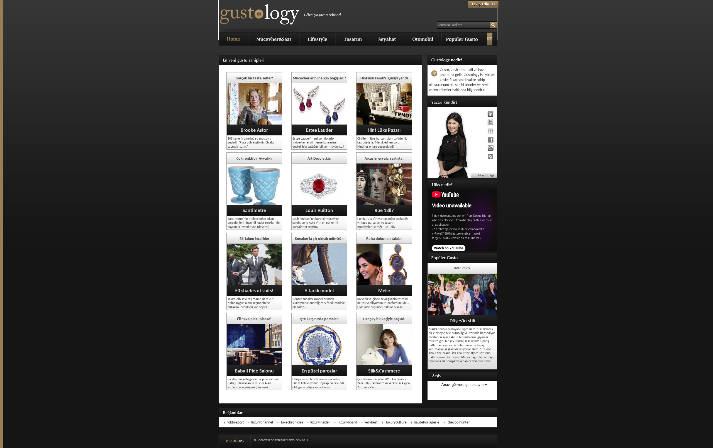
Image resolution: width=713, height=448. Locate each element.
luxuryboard (347, 422)
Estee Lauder (319, 130)
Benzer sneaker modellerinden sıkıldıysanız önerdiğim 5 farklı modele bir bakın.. (318, 303)
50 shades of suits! (254, 291)
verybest (371, 422)
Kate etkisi (462, 268)
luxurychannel (262, 422)
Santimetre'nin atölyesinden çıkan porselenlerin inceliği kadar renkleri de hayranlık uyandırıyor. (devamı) (254, 223)
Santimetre (254, 210)
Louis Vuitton (319, 210)
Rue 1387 (384, 210)
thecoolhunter (459, 422)
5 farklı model (319, 291)
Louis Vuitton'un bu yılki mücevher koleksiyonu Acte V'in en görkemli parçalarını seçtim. (315, 223)
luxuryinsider (320, 422)
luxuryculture (396, 422)
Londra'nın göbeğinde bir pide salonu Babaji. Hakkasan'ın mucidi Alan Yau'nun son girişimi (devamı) (253, 383)
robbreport (235, 422)
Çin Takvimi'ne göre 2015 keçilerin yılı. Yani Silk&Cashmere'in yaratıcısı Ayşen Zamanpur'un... (383, 383)
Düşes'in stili (462, 321)
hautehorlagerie (426, 422)
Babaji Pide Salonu (254, 371)
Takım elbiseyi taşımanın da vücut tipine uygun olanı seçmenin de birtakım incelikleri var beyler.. (251, 303)
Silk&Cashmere (384, 371)
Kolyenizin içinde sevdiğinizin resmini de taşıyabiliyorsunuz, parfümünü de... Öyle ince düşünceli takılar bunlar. (383, 303)
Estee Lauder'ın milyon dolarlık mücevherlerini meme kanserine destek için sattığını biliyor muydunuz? (318, 142)
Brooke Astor (254, 130)
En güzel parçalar (319, 371)
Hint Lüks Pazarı (384, 130)
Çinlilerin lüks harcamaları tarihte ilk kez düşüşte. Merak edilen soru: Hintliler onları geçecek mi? (382, 142)
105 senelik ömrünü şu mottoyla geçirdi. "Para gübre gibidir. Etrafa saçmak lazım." (251, 142)
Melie (384, 291)
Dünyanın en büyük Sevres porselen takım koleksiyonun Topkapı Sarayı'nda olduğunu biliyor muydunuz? (318, 383)
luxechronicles (291, 422)
